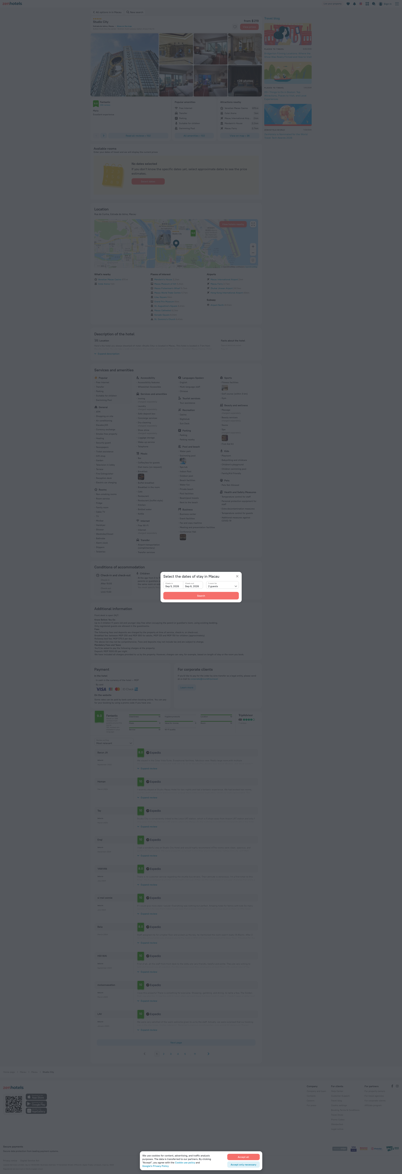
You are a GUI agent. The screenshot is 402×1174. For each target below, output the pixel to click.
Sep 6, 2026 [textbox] (192, 586)
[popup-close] (237, 576)
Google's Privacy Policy (155, 1166)
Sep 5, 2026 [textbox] (172, 586)
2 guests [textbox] (213, 586)
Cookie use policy (185, 1162)
